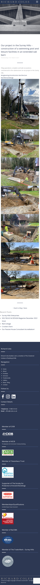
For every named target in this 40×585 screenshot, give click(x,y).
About (4, 371)
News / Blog (6, 382)
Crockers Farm (7, 327)
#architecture (23, 75)
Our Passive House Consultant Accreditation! (18, 329)
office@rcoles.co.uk (11, 411)
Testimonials (6, 378)
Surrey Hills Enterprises (10, 315)
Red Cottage (6, 324)
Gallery (5, 380)
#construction (14, 75)
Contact (5, 385)
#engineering (5, 75)
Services (5, 376)
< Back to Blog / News (20, 308)
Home (4, 369)
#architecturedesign (7, 78)
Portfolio (5, 373)
